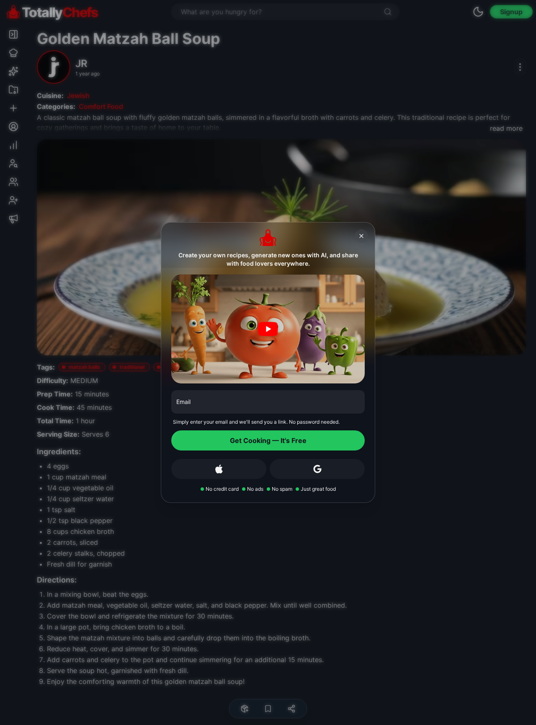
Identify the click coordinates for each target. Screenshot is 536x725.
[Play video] (268, 328)
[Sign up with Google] (317, 469)
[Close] (361, 236)
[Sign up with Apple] (218, 469)
